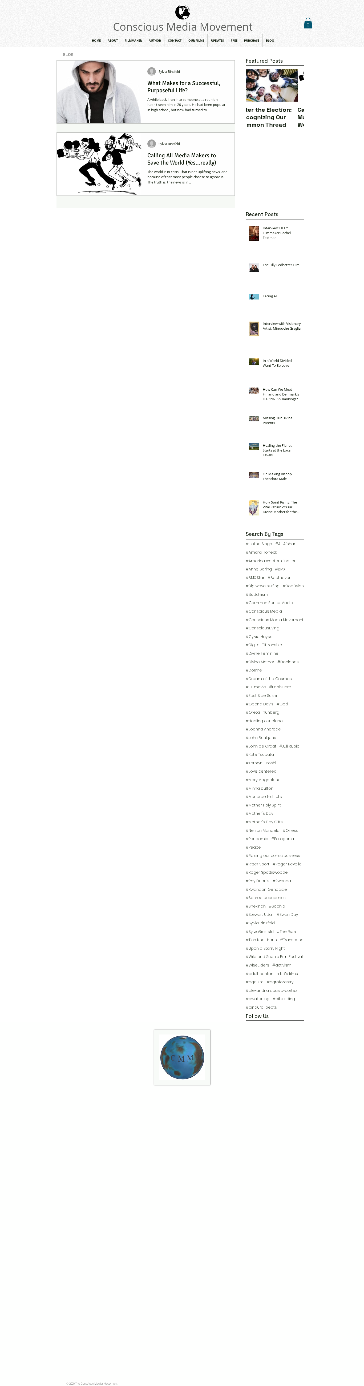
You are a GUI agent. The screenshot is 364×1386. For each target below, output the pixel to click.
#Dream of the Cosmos (269, 678)
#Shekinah (256, 906)
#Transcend (292, 939)
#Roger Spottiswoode (267, 872)
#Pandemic (257, 838)
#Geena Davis (259, 704)
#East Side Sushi (261, 695)
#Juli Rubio (289, 746)
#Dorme (254, 670)
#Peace (253, 847)
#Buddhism (257, 594)
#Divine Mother (260, 662)
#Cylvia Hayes (259, 636)
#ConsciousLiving (262, 628)
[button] (308, 23)
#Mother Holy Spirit (263, 805)
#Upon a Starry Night (265, 948)
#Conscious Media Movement (275, 619)
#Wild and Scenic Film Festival (274, 956)
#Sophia (277, 906)
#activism (281, 965)
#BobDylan (293, 586)
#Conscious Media (264, 611)
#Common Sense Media (269, 602)
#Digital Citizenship (264, 645)
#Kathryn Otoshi (261, 763)
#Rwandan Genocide (266, 889)
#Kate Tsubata (260, 754)
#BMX (280, 569)
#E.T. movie (256, 687)
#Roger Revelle (287, 864)
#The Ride (286, 931)
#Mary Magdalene (263, 779)
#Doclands (288, 662)
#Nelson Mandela (263, 830)
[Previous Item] (254, 85)
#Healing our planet (265, 721)
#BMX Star (255, 577)
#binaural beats (261, 1007)
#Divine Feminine (262, 653)
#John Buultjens (261, 737)
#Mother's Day (259, 813)
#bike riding (284, 998)
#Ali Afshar (285, 543)
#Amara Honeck (261, 552)
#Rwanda (282, 881)
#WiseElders (257, 965)
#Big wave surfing (263, 586)
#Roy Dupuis (257, 881)
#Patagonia (282, 838)
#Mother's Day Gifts (264, 822)
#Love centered (261, 771)
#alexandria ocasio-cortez (271, 990)
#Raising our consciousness (273, 855)
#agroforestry (280, 982)
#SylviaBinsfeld (260, 931)
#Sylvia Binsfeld (260, 923)
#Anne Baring (259, 569)
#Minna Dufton (259, 788)
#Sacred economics (266, 897)
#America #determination (271, 561)
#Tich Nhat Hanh (261, 939)
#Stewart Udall (259, 914)
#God (282, 704)
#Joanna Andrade (263, 729)
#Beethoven (280, 577)
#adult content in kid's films (272, 973)
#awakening (257, 998)
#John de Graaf (261, 746)
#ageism (255, 982)
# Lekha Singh (259, 543)
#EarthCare (280, 687)
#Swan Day (287, 914)
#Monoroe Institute (264, 796)
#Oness (290, 830)
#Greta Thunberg (262, 712)
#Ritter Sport (257, 864)
